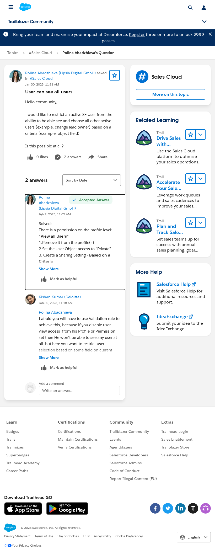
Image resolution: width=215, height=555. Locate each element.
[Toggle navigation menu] (204, 22)
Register (137, 34)
